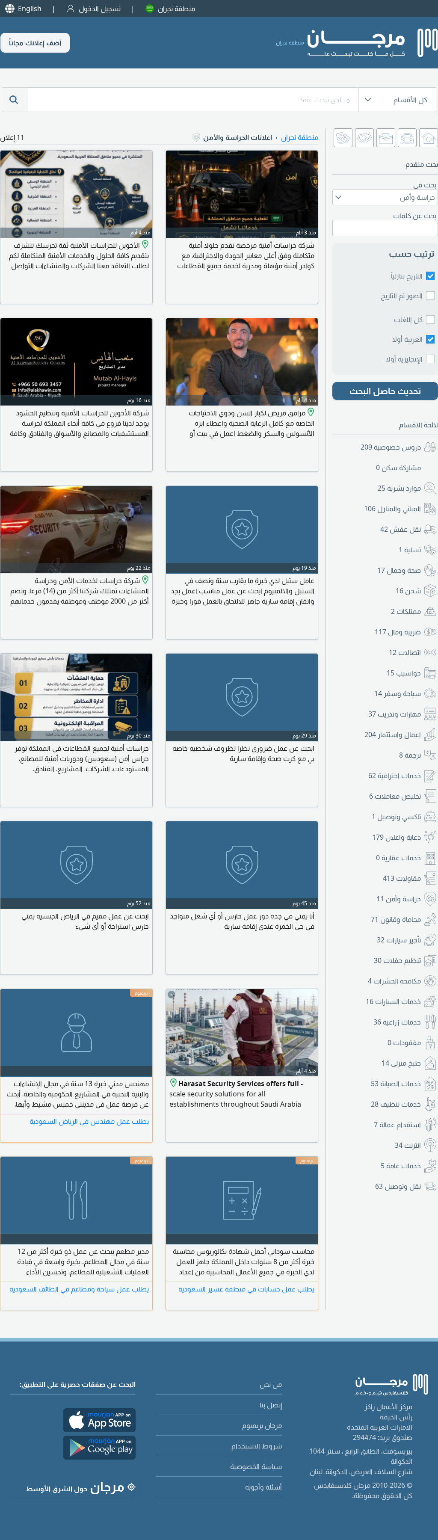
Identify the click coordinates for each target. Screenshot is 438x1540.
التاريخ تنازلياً (407, 276)
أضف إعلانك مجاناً (35, 42)
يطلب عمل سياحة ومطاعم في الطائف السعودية (79, 1289)
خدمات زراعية (397, 1022)
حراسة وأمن (398, 898)
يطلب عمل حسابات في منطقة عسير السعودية (246, 1289)
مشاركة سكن (398, 467)
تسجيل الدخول (100, 8)
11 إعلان (12, 137)
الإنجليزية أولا (404, 359)
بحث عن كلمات (414, 215)
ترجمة (410, 755)
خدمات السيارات (393, 1001)
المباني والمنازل (392, 508)
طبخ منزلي (401, 1063)
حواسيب (404, 673)
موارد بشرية (399, 488)
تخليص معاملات (395, 796)
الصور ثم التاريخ (402, 295)
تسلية (410, 549)
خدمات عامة (401, 1165)
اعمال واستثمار (392, 734)
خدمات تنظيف (396, 1104)
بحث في (424, 184)
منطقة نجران (176, 8)
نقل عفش (400, 529)
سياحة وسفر (397, 693)
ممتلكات (406, 611)
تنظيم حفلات (397, 960)
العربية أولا (407, 339)
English (29, 8)
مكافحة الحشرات (394, 981)
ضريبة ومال (398, 632)
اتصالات (405, 652)
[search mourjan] (14, 99)
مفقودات (404, 1042)
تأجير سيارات (399, 940)
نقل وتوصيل (398, 1186)
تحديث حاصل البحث (385, 391)
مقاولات (402, 878)
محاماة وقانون (396, 919)
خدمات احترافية (394, 775)
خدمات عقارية (398, 857)
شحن (408, 590)
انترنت (408, 1145)
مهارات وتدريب (394, 714)
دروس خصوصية (391, 447)
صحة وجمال (399, 570)
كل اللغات (408, 319)
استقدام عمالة (397, 1124)
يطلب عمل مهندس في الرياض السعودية (89, 1121)
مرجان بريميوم (262, 1425)
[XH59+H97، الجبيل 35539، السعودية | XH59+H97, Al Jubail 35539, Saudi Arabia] (144, 245)
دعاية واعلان (396, 837)
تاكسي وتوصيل (396, 816)
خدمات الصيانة (396, 1083)
